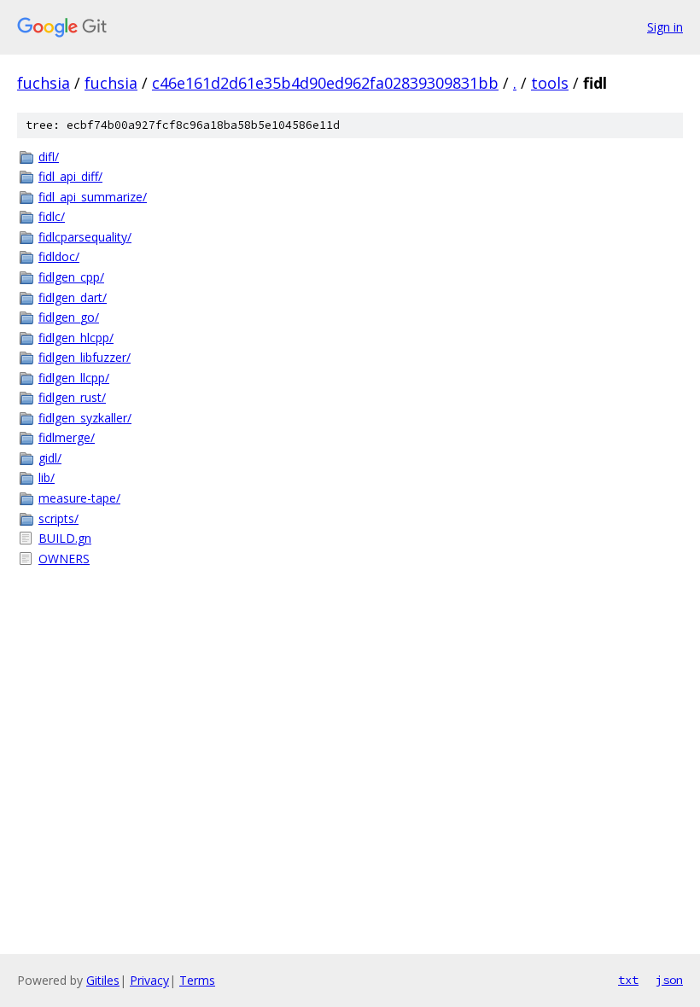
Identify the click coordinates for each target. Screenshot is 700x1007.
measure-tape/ (79, 498)
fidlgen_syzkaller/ (84, 418)
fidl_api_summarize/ (92, 197)
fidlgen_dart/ (72, 297)
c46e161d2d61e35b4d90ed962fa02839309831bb (325, 83)
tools (550, 83)
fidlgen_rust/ (72, 397)
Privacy (149, 980)
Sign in (665, 27)
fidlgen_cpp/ (71, 277)
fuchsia (43, 83)
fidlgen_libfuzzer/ (84, 357)
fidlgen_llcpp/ (73, 378)
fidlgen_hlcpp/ (76, 337)
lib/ (46, 477)
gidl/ (49, 458)
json (669, 979)
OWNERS (64, 558)
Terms (197, 980)
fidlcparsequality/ (84, 237)
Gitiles (103, 980)
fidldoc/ (58, 256)
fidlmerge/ (66, 437)
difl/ (48, 156)
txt (628, 979)
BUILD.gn (64, 538)
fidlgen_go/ (68, 317)
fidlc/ (51, 216)
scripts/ (58, 518)
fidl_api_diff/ (70, 176)
